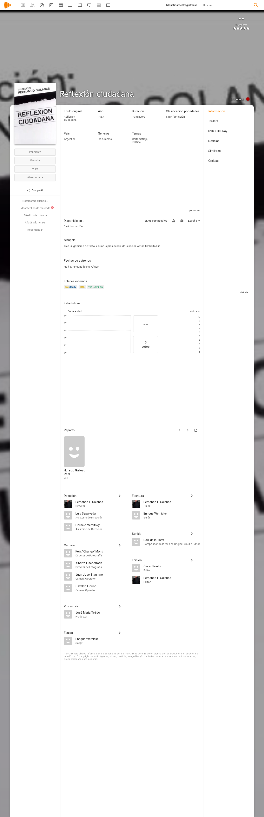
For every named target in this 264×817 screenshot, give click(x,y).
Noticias (213, 141)
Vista (35, 168)
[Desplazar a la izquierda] (179, 430)
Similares (214, 151)
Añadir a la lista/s (35, 222)
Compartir (37, 190)
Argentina (69, 138)
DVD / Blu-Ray (217, 131)
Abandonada (35, 177)
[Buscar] (256, 5)
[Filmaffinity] (71, 289)
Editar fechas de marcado (37, 208)
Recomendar (35, 229)
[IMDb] (83, 289)
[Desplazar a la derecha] (188, 430)
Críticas (213, 161)
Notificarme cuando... (35, 200)
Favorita (35, 160)
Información (216, 111)
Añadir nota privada (35, 215)
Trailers (213, 121)
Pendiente (35, 151)
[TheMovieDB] (96, 289)
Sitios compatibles (156, 220)
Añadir (95, 266)
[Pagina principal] (7, 7)
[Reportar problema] (174, 221)
